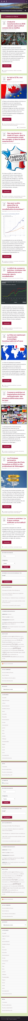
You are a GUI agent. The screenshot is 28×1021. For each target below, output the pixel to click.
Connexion (4, 766)
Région (3, 744)
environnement (7, 644)
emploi (10, 642)
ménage (16, 197)
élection (18, 656)
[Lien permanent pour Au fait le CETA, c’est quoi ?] (14, 91)
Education (4, 716)
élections (22, 656)
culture (22, 638)
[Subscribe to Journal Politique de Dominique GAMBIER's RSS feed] (1, 1)
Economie (9, 29)
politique (15, 125)
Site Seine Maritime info (7, 680)
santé (23, 652)
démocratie (14, 640)
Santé (3, 747)
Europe (12, 81)
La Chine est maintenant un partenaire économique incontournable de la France (13, 338)
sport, (3, 752)
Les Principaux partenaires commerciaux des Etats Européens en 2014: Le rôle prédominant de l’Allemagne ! (13, 462)
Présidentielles (5, 741)
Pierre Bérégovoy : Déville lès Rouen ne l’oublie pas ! (13, 597)
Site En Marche (5, 675)
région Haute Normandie (12, 652)
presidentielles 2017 (6, 650)
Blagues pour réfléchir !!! (10, 624)
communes (15, 638)
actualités (9, 636)
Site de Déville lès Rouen (7, 672)
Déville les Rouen (8, 663)
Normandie (10, 648)
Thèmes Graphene (13, 1019)
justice (23, 646)
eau (7, 642)
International (13, 29)
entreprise (14, 642)
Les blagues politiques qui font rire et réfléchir (13, 622)
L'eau (3, 730)
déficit (15, 70)
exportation (5, 452)
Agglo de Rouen (5, 700)
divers (3, 711)
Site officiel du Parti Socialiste (8, 678)
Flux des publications (6, 769)
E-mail (4, 575)
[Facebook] (6, 1)
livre (3, 648)
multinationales (11, 452)
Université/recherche (7, 758)
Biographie (11, 619)
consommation (17, 196)
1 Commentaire (22, 127)
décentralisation (8, 640)
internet (20, 646)
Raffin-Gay (4, 617)
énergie (3, 658)
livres (3, 733)
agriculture (21, 636)
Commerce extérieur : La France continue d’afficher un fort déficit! (16, 520)
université (13, 654)
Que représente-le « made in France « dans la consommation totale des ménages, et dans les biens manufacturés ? (13, 137)
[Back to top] (25, 1018)
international (10, 125)
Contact (9, 614)
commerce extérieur (8, 70)
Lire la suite (7, 65)
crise (19, 638)
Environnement (5, 719)
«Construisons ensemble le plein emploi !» (11, 605)
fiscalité (19, 644)
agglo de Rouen (15, 636)
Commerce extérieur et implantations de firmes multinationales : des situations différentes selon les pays (13, 396)
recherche (21, 650)
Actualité (4, 697)
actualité (4, 636)
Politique (21, 81)
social (4, 654)
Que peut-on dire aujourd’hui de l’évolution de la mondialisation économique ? (13, 206)
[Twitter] (4, 1)
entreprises (5, 197)
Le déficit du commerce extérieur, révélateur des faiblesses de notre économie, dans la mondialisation (14, 272)
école (17, 654)
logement (6, 648)
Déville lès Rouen (6, 708)
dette (3, 640)
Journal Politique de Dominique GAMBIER (11, 10)
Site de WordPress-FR (7, 774)
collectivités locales (9, 638)
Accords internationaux (9, 124)
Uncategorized (5, 755)
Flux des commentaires (7, 772)
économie (19, 70)
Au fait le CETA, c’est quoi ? (15, 78)
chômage (4, 638)
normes (4, 736)
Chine (5, 385)
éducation (13, 656)
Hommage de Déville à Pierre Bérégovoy (11, 590)
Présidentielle (14, 650)
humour (8, 646)
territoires (9, 654)
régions (20, 652)
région (4, 652)
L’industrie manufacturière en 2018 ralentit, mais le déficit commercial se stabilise (13, 25)
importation (11, 512)
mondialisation (5, 262)
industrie (4, 71)
